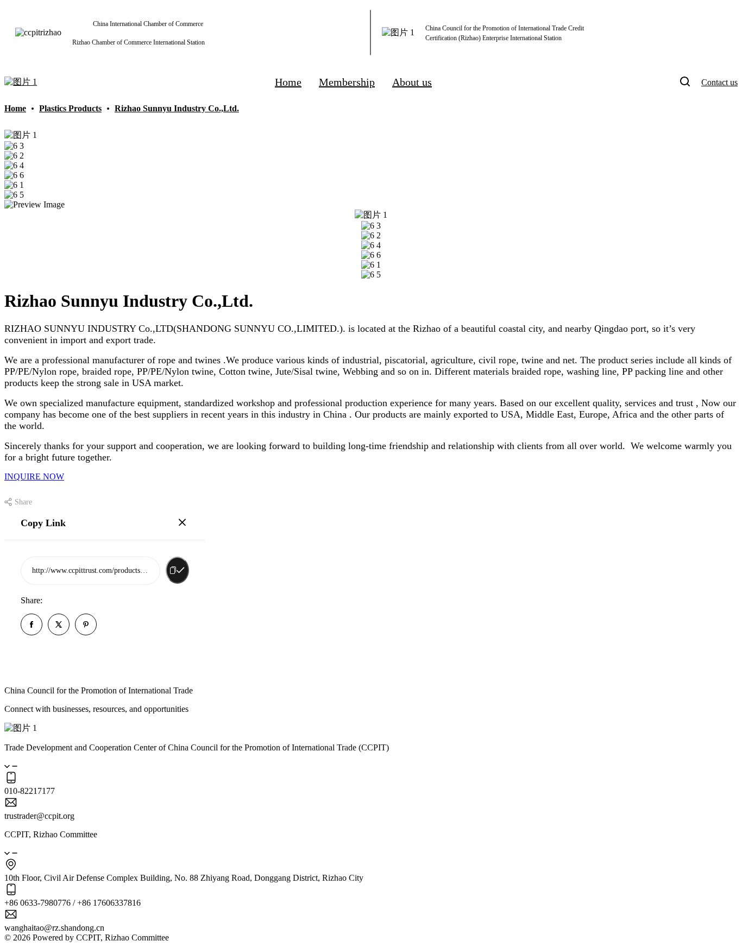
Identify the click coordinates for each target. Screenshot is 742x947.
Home (15, 108)
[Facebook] (31, 625)
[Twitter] (59, 625)
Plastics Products (70, 108)
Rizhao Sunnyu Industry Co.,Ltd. (177, 108)
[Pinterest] (86, 625)
